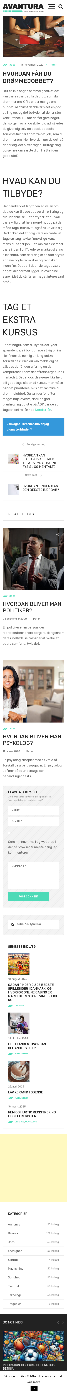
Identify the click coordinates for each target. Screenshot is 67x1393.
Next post (31, 475)
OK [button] (34, 1388)
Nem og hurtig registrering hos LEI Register (32, 1114)
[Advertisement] (33, 1168)
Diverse (19, 1005)
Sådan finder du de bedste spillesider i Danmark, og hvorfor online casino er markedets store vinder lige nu (33, 992)
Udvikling (31, 1121)
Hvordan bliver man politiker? (32, 607)
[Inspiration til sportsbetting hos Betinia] (33, 1346)
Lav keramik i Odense (25, 1092)
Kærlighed (21, 1053)
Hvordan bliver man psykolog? (32, 739)
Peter (53, 64)
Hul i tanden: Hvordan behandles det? (27, 1046)
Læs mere (33, 1382)
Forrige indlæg (36, 444)
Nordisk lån (43, 410)
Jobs (12, 65)
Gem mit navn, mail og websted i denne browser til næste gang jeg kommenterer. (32, 847)
